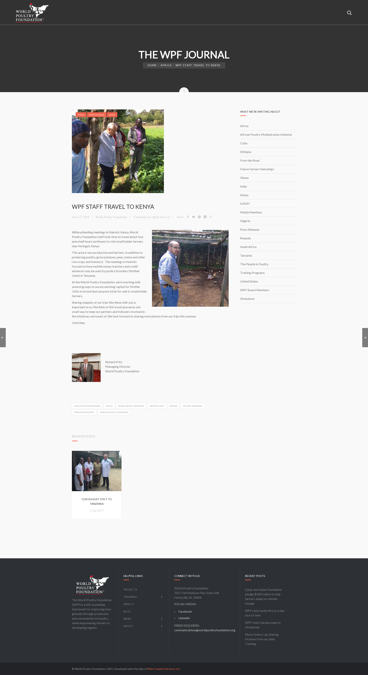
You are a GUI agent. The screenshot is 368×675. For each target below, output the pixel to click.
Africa (166, 65)
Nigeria (245, 221)
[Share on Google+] (210, 216)
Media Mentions (251, 212)
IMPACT (128, 604)
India (243, 186)
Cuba (243, 143)
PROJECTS (130, 589)
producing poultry (84, 412)
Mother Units (157, 406)
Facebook (185, 611)
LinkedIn (184, 618)
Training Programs (252, 272)
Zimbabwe (247, 298)
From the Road (96, 115)
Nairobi (173, 406)
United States (249, 281)
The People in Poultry (254, 264)
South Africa (248, 247)
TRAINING (130, 596)
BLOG (127, 611)
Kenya (112, 115)
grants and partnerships (87, 406)
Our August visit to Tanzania (97, 501)
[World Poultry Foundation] (32, 12)
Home (152, 65)
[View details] (96, 471)
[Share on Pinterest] (199, 216)
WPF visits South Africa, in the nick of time (264, 613)
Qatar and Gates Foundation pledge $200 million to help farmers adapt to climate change (263, 596)
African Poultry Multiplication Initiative (266, 134)
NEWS (127, 618)
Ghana (244, 177)
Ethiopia (245, 152)
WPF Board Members (254, 290)
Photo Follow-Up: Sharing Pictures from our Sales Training (262, 639)
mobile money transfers (131, 406)
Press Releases (250, 229)
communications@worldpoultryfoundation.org (204, 630)
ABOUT (128, 626)
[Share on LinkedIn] (205, 216)
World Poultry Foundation (114, 412)
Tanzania (246, 255)
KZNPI (245, 203)
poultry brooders (192, 406)
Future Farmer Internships (257, 169)
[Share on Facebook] (187, 216)
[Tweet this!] (193, 216)
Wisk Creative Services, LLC (163, 668)
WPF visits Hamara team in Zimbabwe (263, 625)
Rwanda (245, 238)
